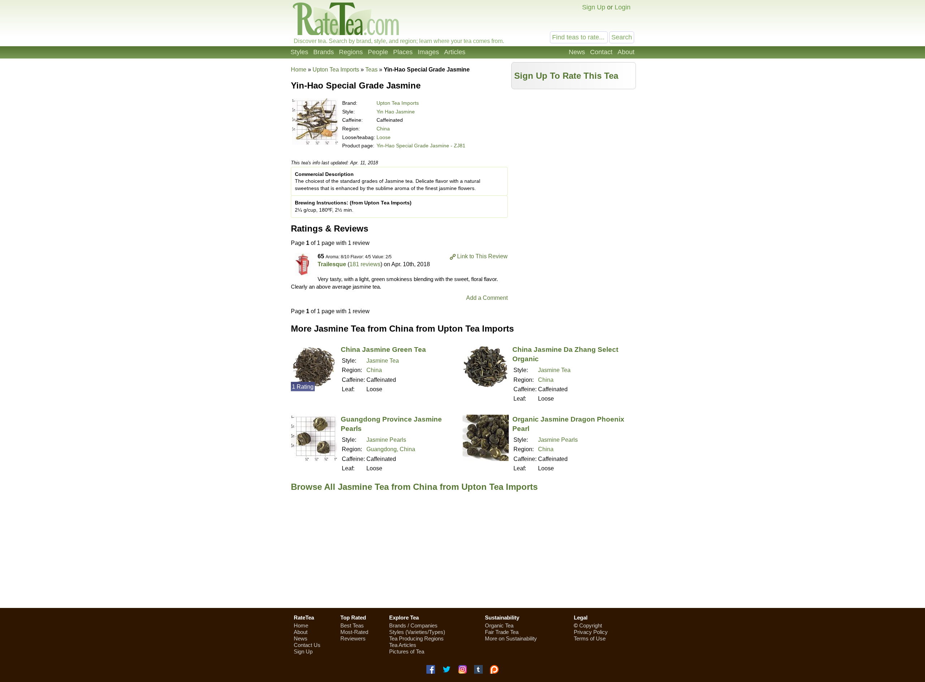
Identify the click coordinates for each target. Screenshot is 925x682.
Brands (323, 52)
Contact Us (307, 645)
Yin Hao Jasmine (396, 112)
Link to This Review (482, 256)
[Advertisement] (573, 143)
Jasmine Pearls (386, 440)
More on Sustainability (511, 638)
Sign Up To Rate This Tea (566, 76)
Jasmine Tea (382, 361)
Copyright (590, 625)
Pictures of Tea (406, 651)
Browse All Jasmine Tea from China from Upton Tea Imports (414, 487)
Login (623, 7)
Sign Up (593, 7)
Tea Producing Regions (416, 638)
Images (428, 52)
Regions (351, 52)
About (626, 52)
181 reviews (364, 264)
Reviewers (353, 638)
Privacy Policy (591, 632)
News (577, 52)
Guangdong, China (390, 449)
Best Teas (352, 625)
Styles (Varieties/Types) (417, 632)
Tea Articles (402, 645)
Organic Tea (499, 625)
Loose (384, 137)
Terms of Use (590, 638)
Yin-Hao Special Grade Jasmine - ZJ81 (421, 145)
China (383, 128)
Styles (299, 52)
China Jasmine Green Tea (383, 349)
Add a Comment (487, 298)
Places (403, 52)
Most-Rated (354, 632)
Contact (601, 52)
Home (298, 69)
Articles (454, 52)
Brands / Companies (413, 625)
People (378, 52)
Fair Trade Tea (502, 632)
